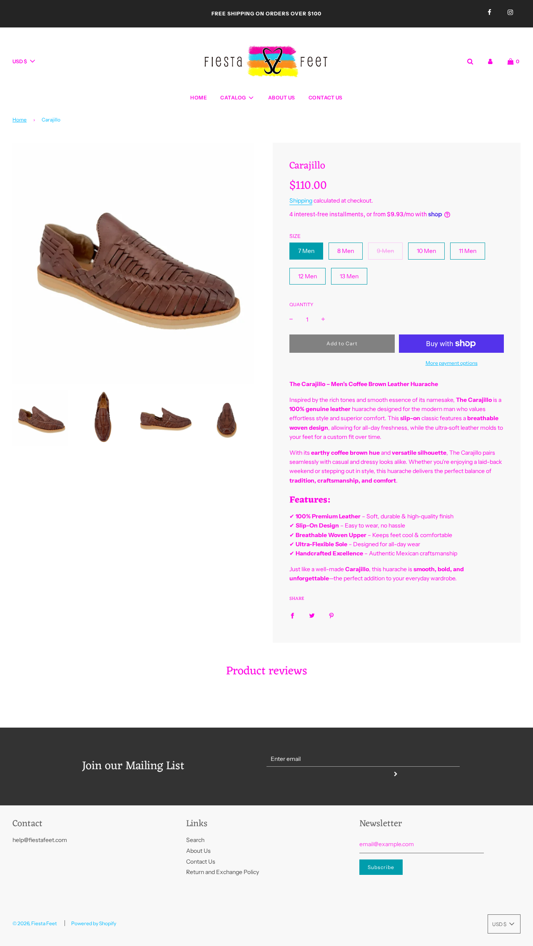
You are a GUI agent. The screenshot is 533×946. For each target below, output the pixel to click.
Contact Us (326, 97)
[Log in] (490, 61)
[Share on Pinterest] (331, 615)
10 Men (426, 251)
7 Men (306, 251)
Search (195, 840)
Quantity (301, 304)
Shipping (300, 200)
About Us (281, 97)
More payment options (452, 363)
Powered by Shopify (93, 923)
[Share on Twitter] (312, 615)
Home (198, 97)
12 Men (307, 276)
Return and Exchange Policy (222, 872)
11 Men (467, 251)
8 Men (345, 251)
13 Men (349, 276)
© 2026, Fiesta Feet (34, 923)
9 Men (385, 251)
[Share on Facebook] (292, 615)
